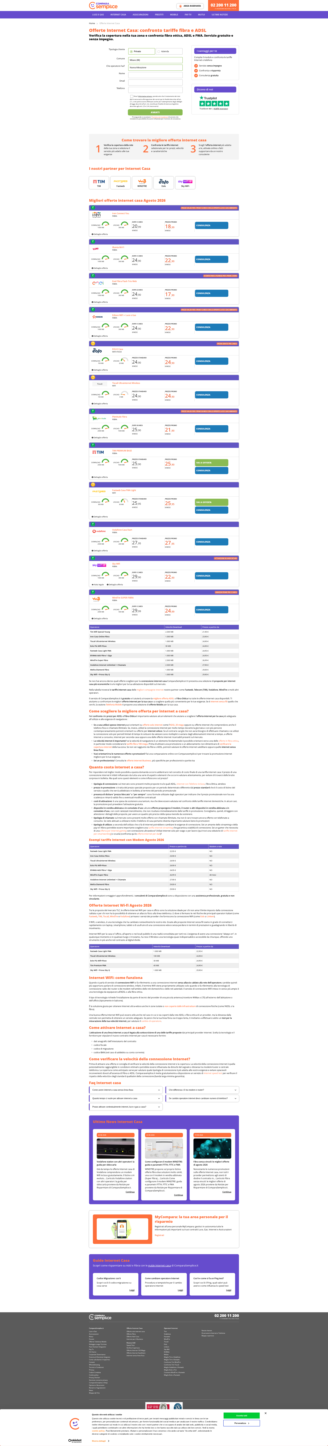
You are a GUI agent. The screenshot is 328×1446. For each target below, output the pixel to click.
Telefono (121, 88)
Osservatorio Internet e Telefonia (213, 1333)
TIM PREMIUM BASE (122, 450)
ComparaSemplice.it (96, 1328)
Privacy (91, 1370)
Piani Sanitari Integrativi (97, 1347)
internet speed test (213, 1073)
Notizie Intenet (207, 1330)
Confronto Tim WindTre (172, 1362)
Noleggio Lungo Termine (98, 1344)
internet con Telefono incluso (191, 783)
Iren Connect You (120, 213)
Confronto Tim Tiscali (171, 1365)
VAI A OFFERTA (204, 462)
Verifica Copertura (133, 1348)
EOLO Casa (117, 349)
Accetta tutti (241, 1415)
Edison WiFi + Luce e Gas (124, 315)
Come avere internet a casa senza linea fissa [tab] (112, 1090)
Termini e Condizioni (96, 1367)
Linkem (166, 1347)
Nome (122, 73)
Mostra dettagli (99, 1441)
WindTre (167, 1339)
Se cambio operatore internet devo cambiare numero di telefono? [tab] (198, 1098)
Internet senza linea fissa (135, 1355)
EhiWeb (166, 1352)
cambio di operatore (151, 1021)
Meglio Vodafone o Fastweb (174, 1367)
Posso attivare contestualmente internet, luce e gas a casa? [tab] (119, 1107)
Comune (121, 58)
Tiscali (166, 1342)
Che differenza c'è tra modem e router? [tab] (186, 1090)
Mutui (201, 14)
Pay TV (188, 14)
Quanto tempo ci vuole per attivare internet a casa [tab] (114, 1098)
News (91, 1390)
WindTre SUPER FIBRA (123, 597)
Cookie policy (93, 1375)
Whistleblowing (94, 1365)
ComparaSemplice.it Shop (98, 1383)
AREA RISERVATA (192, 5)
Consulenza (203, 225)
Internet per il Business (135, 1339)
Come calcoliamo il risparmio (99, 1360)
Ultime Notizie (220, 14)
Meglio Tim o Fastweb (172, 1360)
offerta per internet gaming (113, 830)
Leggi (132, 1290)
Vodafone (167, 1334)
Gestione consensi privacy (98, 1380)
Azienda (165, 51)
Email (122, 80)
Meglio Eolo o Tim (170, 1370)
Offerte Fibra (131, 1334)
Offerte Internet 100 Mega (136, 1350)
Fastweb (167, 1336)
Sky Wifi (116, 563)
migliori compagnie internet (150, 689)
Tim (165, 1331)
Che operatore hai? (115, 66)
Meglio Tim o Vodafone (172, 1357)
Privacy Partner (94, 1377)
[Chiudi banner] (265, 1413)
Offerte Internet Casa (134, 1328)
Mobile (174, 14)
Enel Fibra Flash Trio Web (124, 281)
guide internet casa (159, 1265)
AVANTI (155, 112)
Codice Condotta (95, 1372)
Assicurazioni (140, 14)
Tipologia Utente (117, 49)
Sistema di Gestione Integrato (99, 1357)
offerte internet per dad (148, 833)
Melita (166, 1354)
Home (92, 23)
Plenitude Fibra (119, 416)
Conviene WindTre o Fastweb (174, 1372)
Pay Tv (91, 1349)
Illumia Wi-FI (118, 247)
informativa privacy (145, 96)
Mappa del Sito (94, 1393)
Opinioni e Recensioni (96, 1385)
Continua (130, 1192)
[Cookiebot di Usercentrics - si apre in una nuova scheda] (75, 1441)
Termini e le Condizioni (160, 117)
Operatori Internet (171, 1328)
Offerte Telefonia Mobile (97, 1342)
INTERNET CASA (118, 14)
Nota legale (99, 585)
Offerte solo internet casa (136, 1331)
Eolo (165, 1344)
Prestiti (159, 14)
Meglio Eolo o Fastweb (172, 1375)
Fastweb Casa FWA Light (124, 490)
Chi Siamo (92, 1352)
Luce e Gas (98, 14)
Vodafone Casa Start (122, 529)
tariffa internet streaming (160, 827)
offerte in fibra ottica (228, 740)
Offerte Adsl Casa (133, 1336)
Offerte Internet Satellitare (136, 1353)
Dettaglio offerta (100, 234)
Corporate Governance (97, 1354)
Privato (137, 51)
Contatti (92, 1362)
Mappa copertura (208, 1336)
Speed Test (131, 1345)
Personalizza (240, 1423)
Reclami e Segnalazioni (97, 1388)
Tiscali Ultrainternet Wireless (126, 383)
